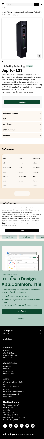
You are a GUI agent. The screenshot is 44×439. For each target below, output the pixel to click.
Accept (22, 230)
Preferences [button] (11, 225)
